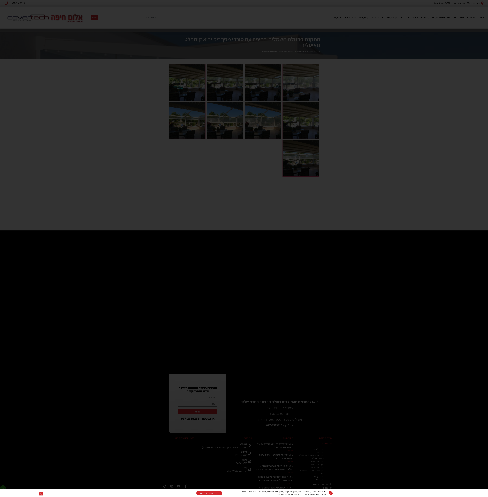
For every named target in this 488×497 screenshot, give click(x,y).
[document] (244, 248)
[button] (41, 493)
